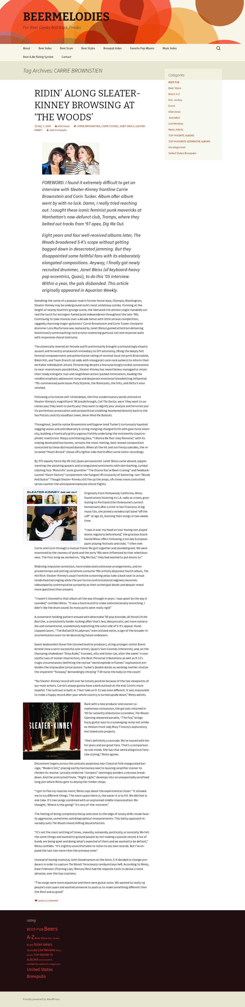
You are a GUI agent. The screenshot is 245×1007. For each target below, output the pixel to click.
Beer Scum (66, 48)
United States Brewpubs (182, 153)
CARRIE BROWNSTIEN (88, 126)
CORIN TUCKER (109, 126)
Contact (66, 57)
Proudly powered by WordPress (41, 999)
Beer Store (174, 88)
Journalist (174, 117)
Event (171, 105)
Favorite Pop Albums (142, 48)
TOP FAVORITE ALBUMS (181, 135)
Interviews (64, 126)
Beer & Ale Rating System (38, 57)
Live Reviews (175, 123)
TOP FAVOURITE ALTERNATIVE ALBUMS (189, 141)
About (26, 48)
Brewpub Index (112, 48)
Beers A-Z (174, 94)
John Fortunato (58, 130)
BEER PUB (173, 82)
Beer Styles (88, 48)
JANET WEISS (126, 126)
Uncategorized (176, 147)
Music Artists (175, 129)
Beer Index (45, 48)
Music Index (170, 48)
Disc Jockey (175, 100)
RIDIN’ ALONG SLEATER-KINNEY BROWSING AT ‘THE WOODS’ (87, 105)
